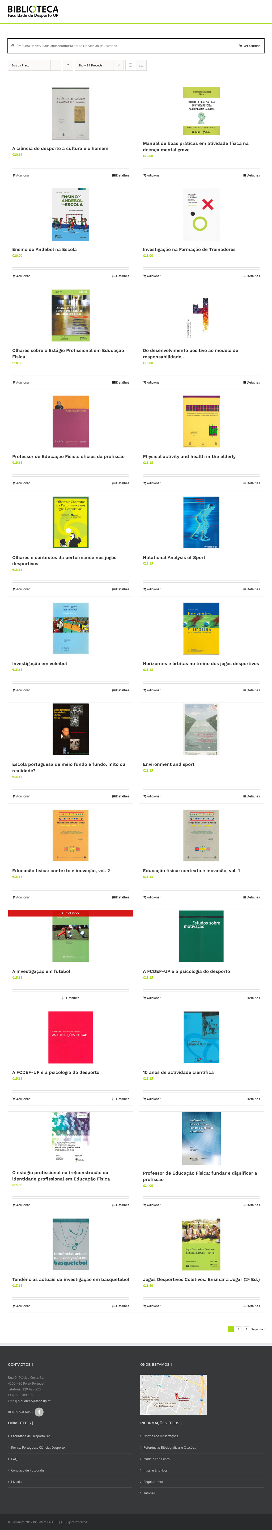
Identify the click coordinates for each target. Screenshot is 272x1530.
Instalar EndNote (155, 1470)
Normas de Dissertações (160, 1436)
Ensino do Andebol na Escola (44, 249)
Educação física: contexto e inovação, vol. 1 (191, 870)
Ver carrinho (252, 46)
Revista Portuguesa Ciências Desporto (38, 1447)
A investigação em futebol (41, 971)
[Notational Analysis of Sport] (201, 522)
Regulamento (153, 1481)
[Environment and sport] (201, 729)
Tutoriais (149, 1493)
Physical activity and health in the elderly (189, 456)
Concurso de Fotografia (27, 1470)
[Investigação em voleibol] (70, 628)
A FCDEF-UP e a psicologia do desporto (186, 971)
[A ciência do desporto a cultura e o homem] (70, 113)
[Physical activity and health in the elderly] (201, 421)
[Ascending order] (68, 65)
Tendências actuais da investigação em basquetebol (70, 1279)
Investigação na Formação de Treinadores (189, 249)
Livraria (16, 1481)
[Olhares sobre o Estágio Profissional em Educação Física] (70, 315)
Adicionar (23, 175)
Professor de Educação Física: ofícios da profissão (68, 456)
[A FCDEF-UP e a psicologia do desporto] (201, 936)
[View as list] (141, 65)
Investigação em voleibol (39, 663)
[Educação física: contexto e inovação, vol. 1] (201, 835)
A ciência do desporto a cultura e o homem (60, 148)
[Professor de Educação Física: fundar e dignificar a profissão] (201, 1138)
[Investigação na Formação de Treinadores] (201, 214)
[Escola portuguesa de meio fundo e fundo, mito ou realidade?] (70, 729)
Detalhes (122, 175)
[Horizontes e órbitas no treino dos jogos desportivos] (201, 628)
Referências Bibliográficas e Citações (169, 1447)
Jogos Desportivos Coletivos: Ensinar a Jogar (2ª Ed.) (201, 1279)
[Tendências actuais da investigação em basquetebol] (70, 1244)
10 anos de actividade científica (178, 1072)
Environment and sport (168, 764)
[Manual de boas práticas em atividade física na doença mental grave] (201, 111)
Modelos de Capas (156, 1459)
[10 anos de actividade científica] (201, 1037)
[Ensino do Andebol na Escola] (70, 214)
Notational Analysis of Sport (174, 557)
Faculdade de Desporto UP (30, 1436)
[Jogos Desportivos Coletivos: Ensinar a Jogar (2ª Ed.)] (201, 1244)
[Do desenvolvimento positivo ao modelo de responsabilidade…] (201, 315)
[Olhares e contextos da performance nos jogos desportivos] (70, 522)
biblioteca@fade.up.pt (34, 1401)
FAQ (14, 1459)
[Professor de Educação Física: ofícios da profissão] (70, 421)
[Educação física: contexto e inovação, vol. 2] (70, 835)
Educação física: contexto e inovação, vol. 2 (61, 870)
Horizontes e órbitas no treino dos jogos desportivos (201, 663)
